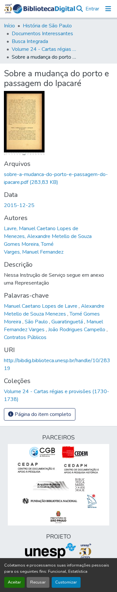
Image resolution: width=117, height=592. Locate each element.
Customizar (66, 582)
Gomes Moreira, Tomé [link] (29, 244)
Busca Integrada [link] (30, 41)
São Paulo (37, 321)
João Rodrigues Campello (77, 329)
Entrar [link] (92, 8)
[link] (58, 178)
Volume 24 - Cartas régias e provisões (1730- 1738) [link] (44, 49)
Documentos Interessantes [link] (42, 33)
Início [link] (9, 25)
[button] (43, 9)
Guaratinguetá (67, 321)
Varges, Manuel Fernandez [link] (33, 252)
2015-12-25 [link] (19, 205)
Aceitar (14, 582)
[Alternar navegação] (108, 9)
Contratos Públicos (25, 337)
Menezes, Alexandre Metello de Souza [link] (48, 236)
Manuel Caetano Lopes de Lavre (41, 306)
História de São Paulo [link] (47, 25)
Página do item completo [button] (42, 414)
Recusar (38, 582)
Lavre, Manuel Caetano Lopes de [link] (41, 228)
